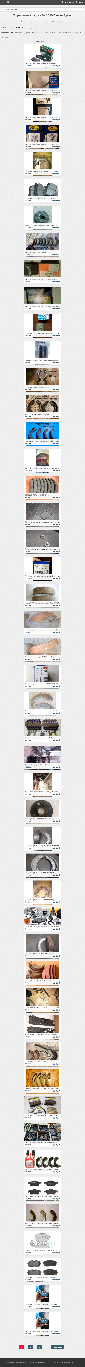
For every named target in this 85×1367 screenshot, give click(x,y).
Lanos (11, 27)
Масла (52, 33)
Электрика (5, 37)
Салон (59, 33)
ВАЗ (18, 27)
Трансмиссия (68, 33)
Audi (3, 27)
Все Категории (7, 33)
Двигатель (19, 33)
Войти (80, 2)
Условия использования (38, 1362)
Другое (27, 33)
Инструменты (37, 33)
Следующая (57, 1347)
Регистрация (69, 2)
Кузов (46, 33)
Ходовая (78, 33)
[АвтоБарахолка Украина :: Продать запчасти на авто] (3, 2)
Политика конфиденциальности (16, 1362)
